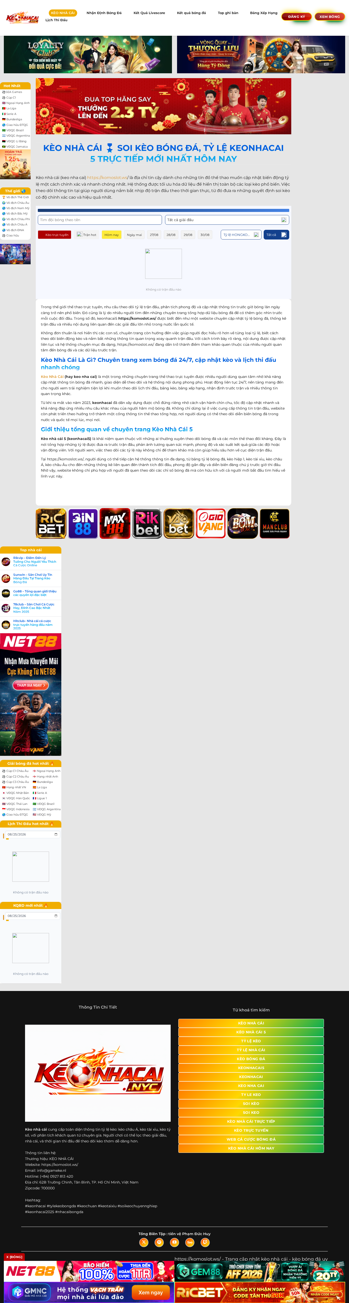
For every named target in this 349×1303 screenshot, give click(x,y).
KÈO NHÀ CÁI (63, 13)
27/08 (154, 235)
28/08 (171, 235)
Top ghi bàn (228, 13)
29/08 (188, 235)
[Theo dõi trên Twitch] (205, 1242)
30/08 (205, 235)
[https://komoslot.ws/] (22, 18)
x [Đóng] (14, 1257)
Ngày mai (134, 235)
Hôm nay (111, 235)
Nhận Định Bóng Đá (104, 13)
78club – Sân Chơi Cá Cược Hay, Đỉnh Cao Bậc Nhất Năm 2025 (33, 608)
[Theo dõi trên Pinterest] (159, 1242)
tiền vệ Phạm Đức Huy (189, 1234)
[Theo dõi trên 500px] (189, 1242)
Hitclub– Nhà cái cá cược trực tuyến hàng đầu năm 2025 (33, 624)
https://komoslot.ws (107, 177)
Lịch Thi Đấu (56, 20)
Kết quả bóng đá (191, 13)
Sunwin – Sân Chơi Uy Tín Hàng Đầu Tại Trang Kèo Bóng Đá (32, 578)
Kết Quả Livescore (149, 13)
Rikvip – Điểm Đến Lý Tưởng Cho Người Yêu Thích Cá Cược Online (34, 561)
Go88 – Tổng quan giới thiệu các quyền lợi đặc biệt (34, 593)
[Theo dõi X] (143, 1242)
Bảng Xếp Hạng (263, 13)
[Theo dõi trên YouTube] (174, 1242)
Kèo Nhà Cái (52, 376)
